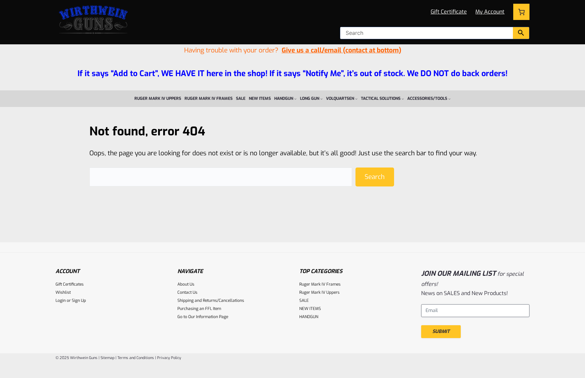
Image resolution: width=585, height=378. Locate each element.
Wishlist (63, 292)
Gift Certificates (70, 284)
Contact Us (187, 292)
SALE (304, 300)
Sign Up (79, 300)
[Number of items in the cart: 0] (521, 12)
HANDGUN (308, 316)
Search (375, 177)
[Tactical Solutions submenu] (403, 98)
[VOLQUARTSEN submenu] (356, 98)
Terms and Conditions (135, 357)
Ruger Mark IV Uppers (319, 292)
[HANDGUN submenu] (295, 98)
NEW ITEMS (310, 308)
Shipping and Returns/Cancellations (210, 300)
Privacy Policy (169, 357)
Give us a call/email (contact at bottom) (341, 50)
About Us (185, 284)
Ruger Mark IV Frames (320, 284)
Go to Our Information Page (202, 316)
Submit (441, 331)
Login (61, 300)
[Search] (521, 33)
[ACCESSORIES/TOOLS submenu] (449, 98)
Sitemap (107, 357)
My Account (489, 11)
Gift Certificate (449, 11)
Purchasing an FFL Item (199, 308)
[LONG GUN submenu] (321, 98)
